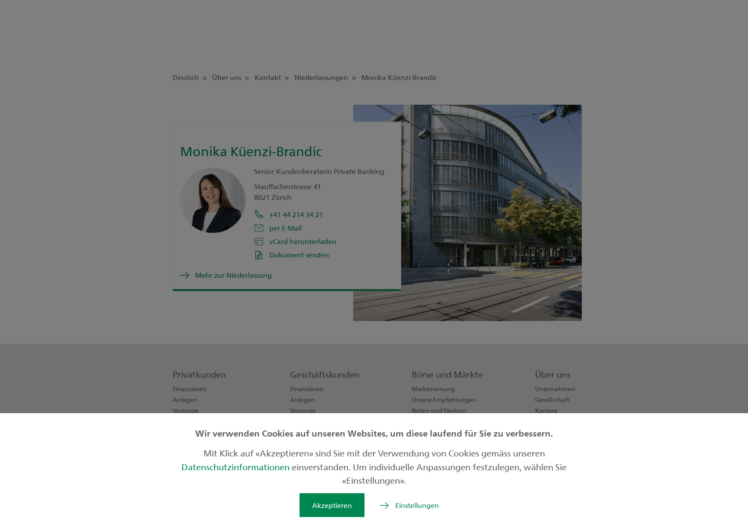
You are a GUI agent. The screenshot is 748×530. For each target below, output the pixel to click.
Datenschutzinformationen (236, 466)
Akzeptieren (332, 505)
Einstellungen (417, 505)
